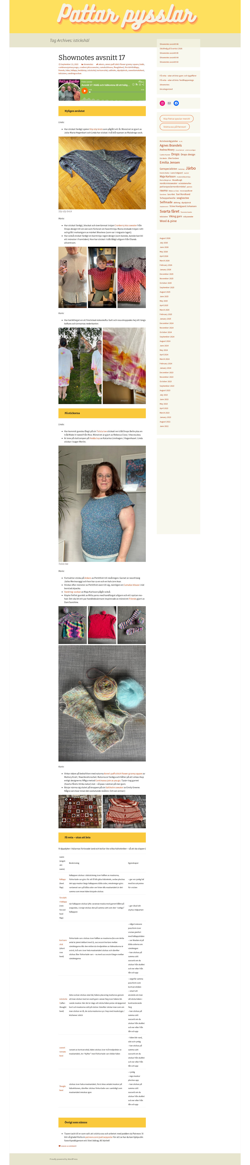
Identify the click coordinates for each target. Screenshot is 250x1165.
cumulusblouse (106, 67)
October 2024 (166, 332)
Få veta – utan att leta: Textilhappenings (177, 80)
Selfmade (166, 202)
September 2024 (167, 336)
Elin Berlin (163, 158)
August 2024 (165, 341)
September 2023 (167, 386)
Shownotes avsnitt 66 (169, 44)
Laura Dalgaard (176, 173)
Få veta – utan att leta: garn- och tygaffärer (178, 75)
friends (61, 70)
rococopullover (186, 191)
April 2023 (164, 408)
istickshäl (92, 70)
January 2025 (165, 318)
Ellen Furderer (173, 158)
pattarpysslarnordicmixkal (173, 186)
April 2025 (164, 305)
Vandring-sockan (72, 591)
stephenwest (164, 206)
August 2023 (165, 390)
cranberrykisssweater (89, 67)
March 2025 (164, 310)
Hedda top (95, 438)
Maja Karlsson (168, 176)
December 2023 (166, 372)
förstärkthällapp (132, 67)
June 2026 (164, 247)
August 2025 (165, 292)
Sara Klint (171, 194)
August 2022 (165, 421)
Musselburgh (177, 180)
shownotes (88, 64)
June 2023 (164, 399)
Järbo (191, 168)
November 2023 (166, 377)
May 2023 (164, 403)
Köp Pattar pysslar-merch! (176, 118)
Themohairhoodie (186, 212)
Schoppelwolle (167, 198)
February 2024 (166, 363)
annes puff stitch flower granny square (122, 64)
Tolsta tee (101, 431)
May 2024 (164, 350)
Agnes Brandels (171, 145)
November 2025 (166, 278)
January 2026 (165, 269)
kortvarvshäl (102, 70)
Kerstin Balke (164, 173)
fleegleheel (119, 67)
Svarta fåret (169, 211)
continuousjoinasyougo (68, 67)
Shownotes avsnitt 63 (169, 62)
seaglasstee (183, 198)
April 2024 (164, 354)
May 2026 (164, 251)
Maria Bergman (165, 180)
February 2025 (166, 314)
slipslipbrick (122, 70)
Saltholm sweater (114, 787)
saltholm (112, 70)
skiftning (177, 202)
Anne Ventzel (180, 150)
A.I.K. (181, 141)
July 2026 (164, 242)
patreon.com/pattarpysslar (99, 1137)
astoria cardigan (190, 150)
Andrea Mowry (167, 149)
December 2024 (166, 323)
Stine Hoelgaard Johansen (182, 206)
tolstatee (62, 73)
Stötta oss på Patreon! (174, 126)
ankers (101, 64)
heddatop (82, 70)
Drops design (188, 154)
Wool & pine (168, 221)
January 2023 (165, 417)
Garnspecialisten (168, 168)
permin (189, 187)
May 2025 (164, 301)
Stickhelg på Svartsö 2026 (171, 48)
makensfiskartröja (183, 177)
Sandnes (163, 194)
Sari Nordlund (183, 194)
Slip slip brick (96, 129)
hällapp (74, 70)
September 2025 (167, 287)
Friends (133, 598)
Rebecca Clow (174, 191)
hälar (68, 70)
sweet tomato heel (62, 1051)
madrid (186, 173)
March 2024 (164, 359)
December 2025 (166, 274)
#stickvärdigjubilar (169, 141)
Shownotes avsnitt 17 (91, 57)
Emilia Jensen (170, 162)
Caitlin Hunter (165, 155)
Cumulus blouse (131, 584)
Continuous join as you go (108, 780)
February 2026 (166, 265)
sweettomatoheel (136, 70)
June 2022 (164, 426)
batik (142, 64)
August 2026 (165, 238)
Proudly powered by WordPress (64, 1159)
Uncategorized (166, 89)
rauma (164, 190)
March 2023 (164, 412)
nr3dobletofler (185, 183)
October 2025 (166, 283)
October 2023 (166, 381)
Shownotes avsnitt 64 (169, 57)
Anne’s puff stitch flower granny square (123, 773)
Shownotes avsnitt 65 (169, 53)
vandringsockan (74, 73)
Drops (175, 154)
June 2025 (164, 296)
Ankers (88, 577)
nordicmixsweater (168, 183)
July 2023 (164, 395)
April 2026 (164, 256)
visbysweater (188, 216)
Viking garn (175, 216)
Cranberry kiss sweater (126, 225)
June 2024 (164, 345)
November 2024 (166, 327)
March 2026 (164, 260)
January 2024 (165, 368)
